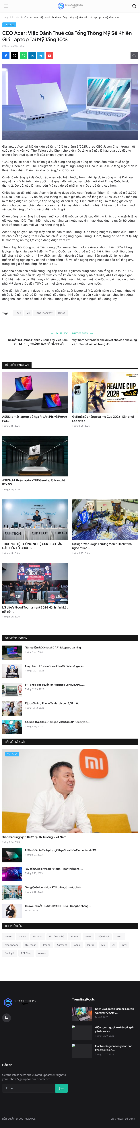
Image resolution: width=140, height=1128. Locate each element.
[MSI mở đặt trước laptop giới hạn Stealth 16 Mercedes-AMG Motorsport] (12, 855)
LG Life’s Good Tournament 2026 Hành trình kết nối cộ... (35, 609)
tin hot (22, 936)
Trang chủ (7, 17)
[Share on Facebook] (5, 55)
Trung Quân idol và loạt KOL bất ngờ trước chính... (54, 887)
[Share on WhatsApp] (23, 55)
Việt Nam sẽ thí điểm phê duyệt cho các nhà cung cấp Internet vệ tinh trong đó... (104, 342)
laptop (61, 312)
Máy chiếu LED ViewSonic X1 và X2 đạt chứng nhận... (56, 666)
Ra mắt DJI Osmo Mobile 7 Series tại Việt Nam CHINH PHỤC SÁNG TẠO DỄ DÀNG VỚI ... (38, 342)
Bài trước (61, 333)
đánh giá (9, 953)
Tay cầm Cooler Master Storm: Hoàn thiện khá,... (54, 868)
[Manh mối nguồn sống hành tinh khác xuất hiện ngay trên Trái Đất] (82, 1051)
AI (113, 945)
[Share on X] (14, 55)
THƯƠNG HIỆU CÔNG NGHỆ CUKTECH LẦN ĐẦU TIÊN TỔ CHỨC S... (32, 546)
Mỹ (28, 312)
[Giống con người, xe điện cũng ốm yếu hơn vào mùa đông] (82, 1032)
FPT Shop (26, 953)
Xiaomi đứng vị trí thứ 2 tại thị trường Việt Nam (34, 837)
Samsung (62, 945)
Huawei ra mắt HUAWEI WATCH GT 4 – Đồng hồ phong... (58, 905)
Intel (124, 945)
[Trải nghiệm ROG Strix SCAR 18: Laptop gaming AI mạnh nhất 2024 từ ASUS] (12, 653)
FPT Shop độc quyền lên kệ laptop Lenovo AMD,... (55, 684)
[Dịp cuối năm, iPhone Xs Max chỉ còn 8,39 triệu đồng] (12, 708)
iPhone (46, 945)
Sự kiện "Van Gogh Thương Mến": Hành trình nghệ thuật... (102, 546)
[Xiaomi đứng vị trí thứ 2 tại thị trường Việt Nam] (70, 791)
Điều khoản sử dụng (122, 1118)
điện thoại (103, 936)
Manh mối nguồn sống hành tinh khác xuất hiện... (113, 1047)
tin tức (8, 936)
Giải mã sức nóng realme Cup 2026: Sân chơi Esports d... (103, 418)
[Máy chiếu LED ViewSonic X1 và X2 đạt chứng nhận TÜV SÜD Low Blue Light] (12, 671)
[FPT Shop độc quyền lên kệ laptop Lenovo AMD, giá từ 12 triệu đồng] (12, 690)
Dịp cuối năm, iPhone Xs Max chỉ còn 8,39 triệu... (53, 703)
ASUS (88, 936)
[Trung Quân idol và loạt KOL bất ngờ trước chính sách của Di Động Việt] (12, 892)
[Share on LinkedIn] (32, 55)
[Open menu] (5, 6)
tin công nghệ (56, 936)
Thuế (18, 312)
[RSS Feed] (6, 1017)
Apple (77, 945)
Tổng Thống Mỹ (44, 312)
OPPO (119, 936)
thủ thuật (30, 945)
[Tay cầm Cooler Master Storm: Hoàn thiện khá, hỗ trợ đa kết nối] (12, 874)
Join (61, 1088)
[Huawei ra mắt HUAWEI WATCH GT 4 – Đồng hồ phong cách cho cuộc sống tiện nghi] (12, 911)
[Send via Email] (49, 55)
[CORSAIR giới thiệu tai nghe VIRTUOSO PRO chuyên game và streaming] (12, 727)
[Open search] (134, 6)
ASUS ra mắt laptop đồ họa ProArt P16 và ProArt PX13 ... (34, 418)
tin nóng (37, 936)
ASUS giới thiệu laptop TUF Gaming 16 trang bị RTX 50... (33, 482)
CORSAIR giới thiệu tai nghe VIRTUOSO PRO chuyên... (57, 721)
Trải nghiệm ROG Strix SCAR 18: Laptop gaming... (54, 647)
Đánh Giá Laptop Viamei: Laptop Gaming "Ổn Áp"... (114, 1010)
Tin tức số (21, 17)
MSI (103, 945)
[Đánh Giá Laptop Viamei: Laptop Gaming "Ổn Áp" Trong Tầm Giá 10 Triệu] (82, 1014)
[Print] (134, 55)
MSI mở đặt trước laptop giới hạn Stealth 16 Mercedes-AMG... (62, 850)
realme (42, 953)
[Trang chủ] (70, 6)
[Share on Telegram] (40, 55)
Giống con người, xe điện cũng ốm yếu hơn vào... (115, 1029)
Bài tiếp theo (80, 333)
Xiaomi (74, 936)
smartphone (11, 945)
